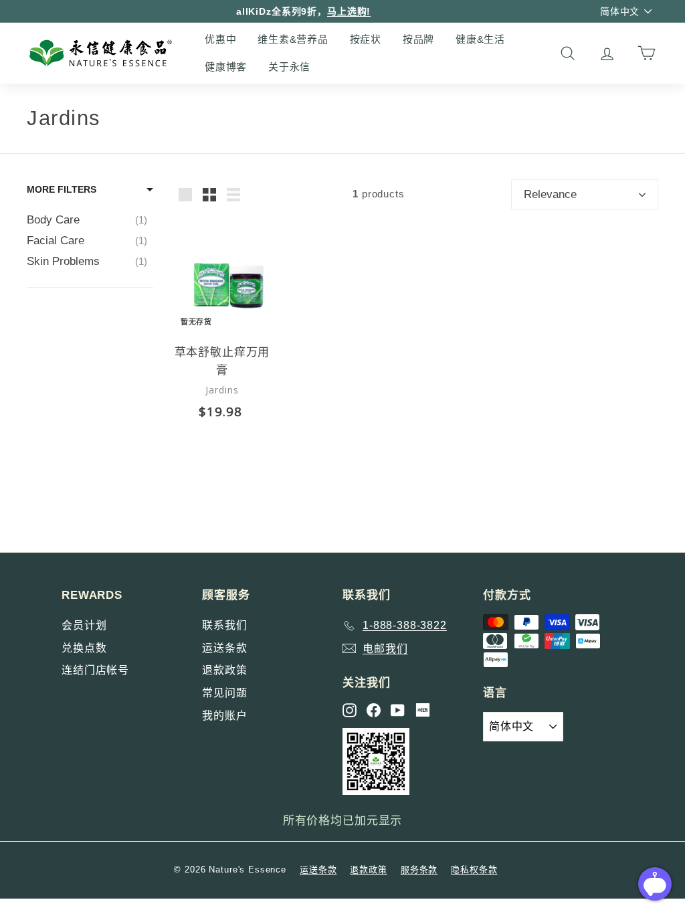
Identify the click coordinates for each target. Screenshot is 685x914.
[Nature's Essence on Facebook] (374, 710)
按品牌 (418, 39)
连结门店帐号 (95, 670)
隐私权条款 (474, 869)
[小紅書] (423, 710)
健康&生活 (480, 39)
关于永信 (289, 66)
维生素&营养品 (293, 39)
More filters (61, 189)
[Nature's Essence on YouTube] (398, 710)
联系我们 (224, 625)
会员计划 (84, 625)
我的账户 (224, 715)
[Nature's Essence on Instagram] (349, 710)
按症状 (365, 39)
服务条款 (419, 869)
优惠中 (220, 39)
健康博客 (226, 66)
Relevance (550, 194)
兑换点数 (84, 648)
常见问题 (224, 693)
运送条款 (224, 648)
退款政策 (224, 670)
